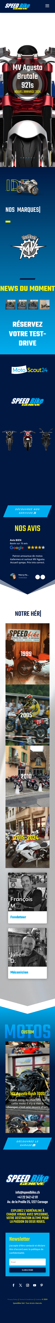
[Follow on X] (20, 1285)
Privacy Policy (13, 1299)
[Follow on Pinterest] (41, 1285)
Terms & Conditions (26, 1299)
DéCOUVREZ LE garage (27, 1143)
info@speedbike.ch (27, 1192)
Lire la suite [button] (27, 569)
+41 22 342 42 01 (27, 1197)
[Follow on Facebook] (13, 1285)
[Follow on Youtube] (34, 1285)
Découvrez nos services (27, 511)
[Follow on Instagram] (27, 1285)
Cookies (38, 1299)
